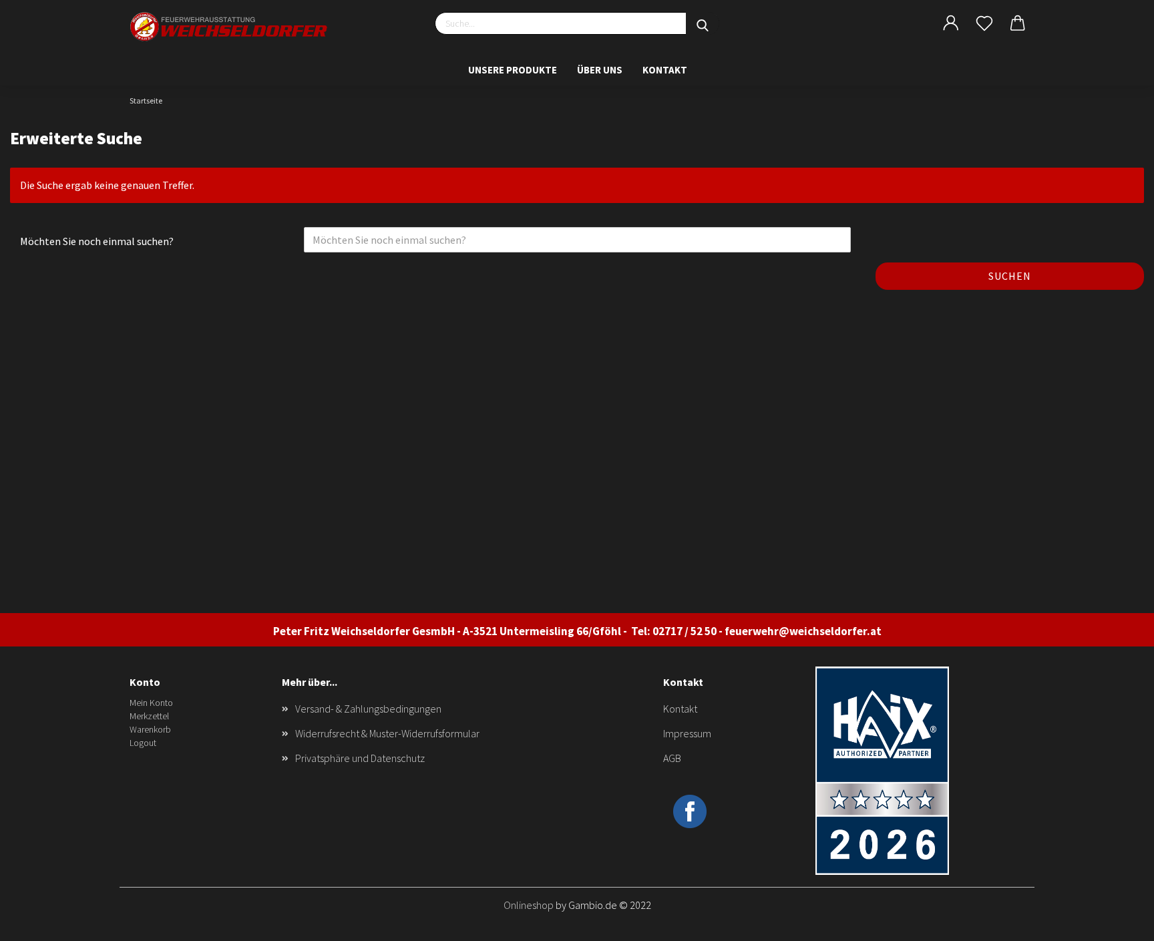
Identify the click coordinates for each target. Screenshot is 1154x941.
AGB (672, 758)
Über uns (599, 69)
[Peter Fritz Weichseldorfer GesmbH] (230, 26)
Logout (143, 743)
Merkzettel (149, 716)
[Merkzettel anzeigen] (984, 23)
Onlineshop (529, 905)
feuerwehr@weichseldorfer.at (803, 631)
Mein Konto (151, 703)
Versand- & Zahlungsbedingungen (368, 708)
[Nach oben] (1117, 921)
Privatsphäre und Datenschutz (360, 758)
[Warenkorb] (1017, 23)
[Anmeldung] (951, 23)
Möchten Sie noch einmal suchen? (97, 241)
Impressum (687, 733)
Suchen (1009, 276)
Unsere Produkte (512, 69)
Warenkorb (150, 729)
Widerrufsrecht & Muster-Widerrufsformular (387, 733)
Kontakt (664, 69)
